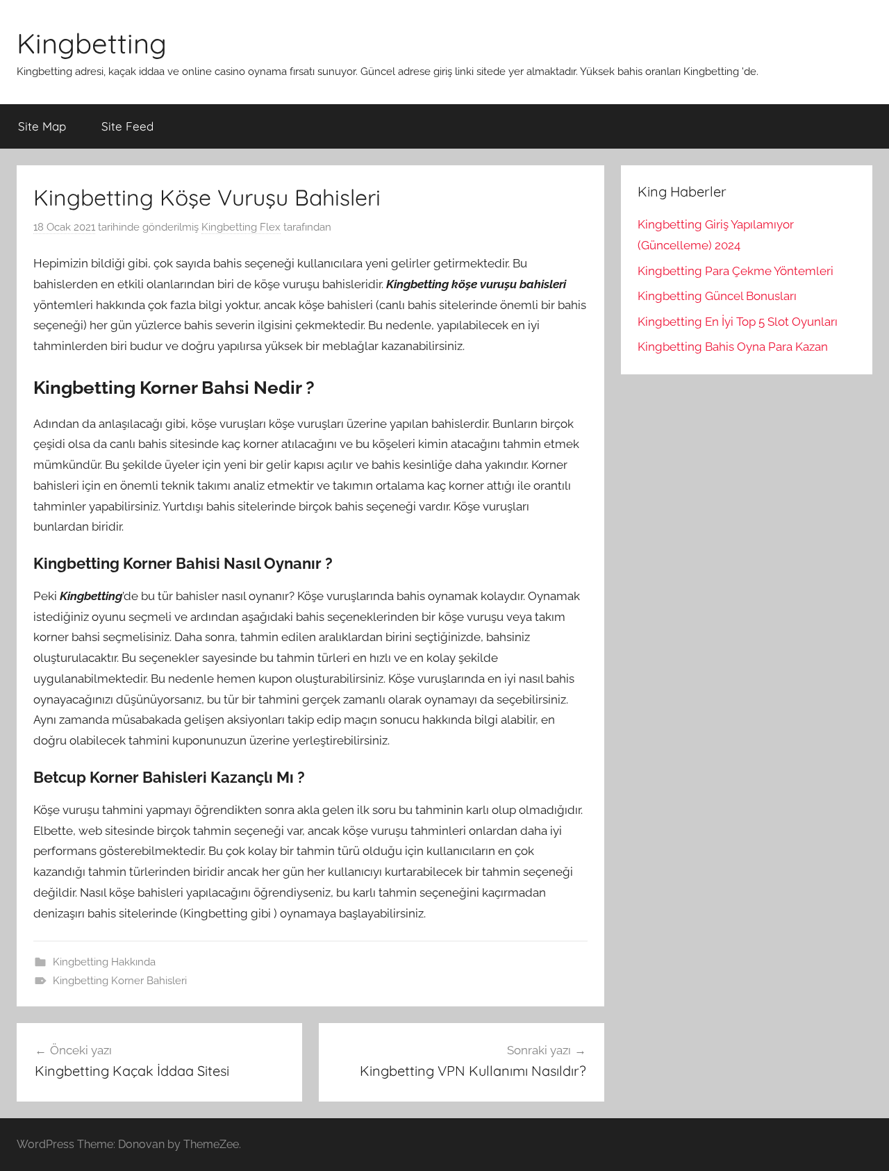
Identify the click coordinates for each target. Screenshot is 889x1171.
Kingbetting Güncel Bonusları (717, 296)
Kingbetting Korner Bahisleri (120, 980)
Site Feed (127, 126)
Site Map (42, 126)
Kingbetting (92, 43)
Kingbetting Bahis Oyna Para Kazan (733, 347)
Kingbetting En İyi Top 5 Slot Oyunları (738, 322)
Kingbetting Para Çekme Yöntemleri (735, 271)
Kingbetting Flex (241, 227)
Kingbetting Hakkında (104, 962)
